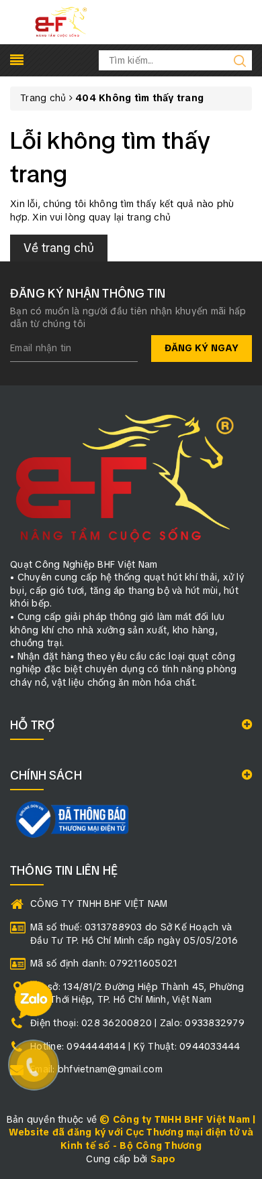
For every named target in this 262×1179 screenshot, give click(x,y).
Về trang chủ (59, 247)
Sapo (163, 1159)
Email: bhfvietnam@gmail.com (96, 1069)
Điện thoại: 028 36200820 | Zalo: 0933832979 (137, 1023)
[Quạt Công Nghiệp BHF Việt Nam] (61, 21)
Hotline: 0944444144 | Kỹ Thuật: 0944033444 (135, 1046)
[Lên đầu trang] (242, 815)
